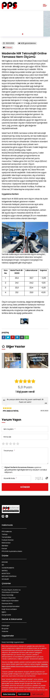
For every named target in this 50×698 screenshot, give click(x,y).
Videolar (5, 631)
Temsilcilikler (6, 537)
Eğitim (4, 612)
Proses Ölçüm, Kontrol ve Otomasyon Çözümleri (11, 591)
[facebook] (3, 337)
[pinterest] (13, 337)
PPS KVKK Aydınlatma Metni (12, 551)
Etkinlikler (5, 546)
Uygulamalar (8, 635)
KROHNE (5, 562)
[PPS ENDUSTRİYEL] (9, 5)
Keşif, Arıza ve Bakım (9, 609)
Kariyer (4, 548)
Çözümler (6, 583)
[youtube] (3, 516)
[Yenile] (46, 478)
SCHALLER (5, 579)
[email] (22, 337)
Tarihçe (4, 534)
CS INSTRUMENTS (8, 568)
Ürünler (5, 555)
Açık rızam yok (37, 694)
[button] (22, 34)
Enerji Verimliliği (7, 595)
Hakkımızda (7, 525)
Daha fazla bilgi (9, 694)
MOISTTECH (6, 573)
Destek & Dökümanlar (12, 619)
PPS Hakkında (7, 531)
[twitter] (8, 337)
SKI (3, 565)
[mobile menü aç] (45, 5)
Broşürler (5, 629)
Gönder (25, 487)
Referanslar (6, 543)
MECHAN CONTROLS (9, 576)
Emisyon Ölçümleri (9, 598)
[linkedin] (17, 337)
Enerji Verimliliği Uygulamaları (13, 642)
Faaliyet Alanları (8, 540)
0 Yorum (8, 47)
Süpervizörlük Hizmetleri (11, 606)
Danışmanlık (6, 615)
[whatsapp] (27, 337)
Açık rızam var (23, 694)
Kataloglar (6, 626)
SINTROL (5, 571)
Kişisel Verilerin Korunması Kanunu (19, 467)
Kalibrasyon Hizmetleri (10, 601)
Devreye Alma (7, 603)
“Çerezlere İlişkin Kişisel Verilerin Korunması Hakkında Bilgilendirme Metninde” (25, 665)
